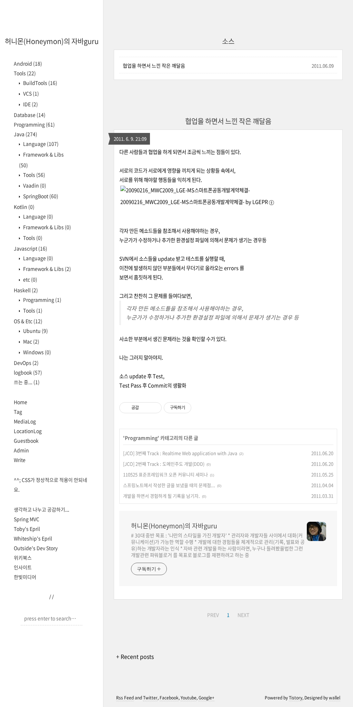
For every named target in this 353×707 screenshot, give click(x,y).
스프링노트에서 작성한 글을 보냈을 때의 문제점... (169, 485)
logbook (28, 372)
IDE (30, 104)
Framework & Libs (46, 226)
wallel (334, 698)
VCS (30, 93)
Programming (34, 124)
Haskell (26, 290)
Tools (25, 73)
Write (20, 459)
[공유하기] (145, 408)
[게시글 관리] (154, 408)
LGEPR (260, 202)
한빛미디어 (25, 576)
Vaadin (34, 185)
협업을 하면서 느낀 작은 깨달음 (154, 65)
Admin (21, 450)
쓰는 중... (27, 381)
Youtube (188, 698)
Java (25, 134)
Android (28, 63)
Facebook (169, 698)
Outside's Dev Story (36, 547)
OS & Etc (28, 321)
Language (40, 143)
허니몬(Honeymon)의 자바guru (52, 41)
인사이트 (23, 567)
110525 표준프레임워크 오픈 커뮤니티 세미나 (165, 474)
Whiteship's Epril (33, 538)
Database (30, 114)
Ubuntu (35, 330)
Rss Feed (125, 698)
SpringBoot (40, 196)
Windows (36, 352)
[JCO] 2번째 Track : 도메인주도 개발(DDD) (163, 463)
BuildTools (39, 82)
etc (29, 279)
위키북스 (23, 557)
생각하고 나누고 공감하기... (41, 509)
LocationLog (28, 430)
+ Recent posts (135, 656)
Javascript (30, 248)
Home (20, 401)
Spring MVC (26, 519)
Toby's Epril (27, 528)
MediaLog (25, 421)
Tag (18, 411)
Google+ (206, 698)
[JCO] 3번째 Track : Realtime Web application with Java (180, 453)
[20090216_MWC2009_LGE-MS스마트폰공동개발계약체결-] (185, 190)
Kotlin (24, 206)
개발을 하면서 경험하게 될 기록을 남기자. (161, 495)
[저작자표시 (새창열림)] (194, 407)
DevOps (26, 362)
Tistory (295, 698)
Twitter (150, 698)
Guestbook (26, 440)
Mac (30, 341)
